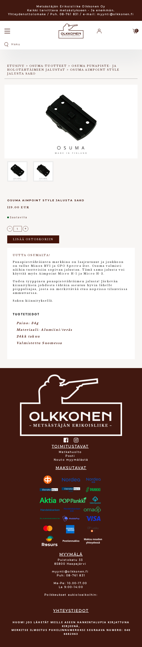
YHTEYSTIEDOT (71, 610)
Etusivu (16, 66)
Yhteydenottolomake (27, 14)
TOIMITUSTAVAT (70, 446)
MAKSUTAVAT (71, 468)
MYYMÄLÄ (71, 554)
